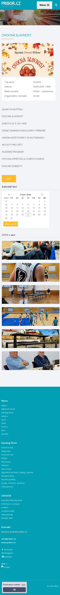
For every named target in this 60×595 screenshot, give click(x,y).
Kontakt (4, 434)
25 (17, 214)
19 (22, 211)
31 (6, 201)
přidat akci (10, 223)
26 (22, 214)
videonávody (7, 514)
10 (12, 208)
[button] (44, 5)
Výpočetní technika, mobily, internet (17, 472)
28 (34, 214)
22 (39, 211)
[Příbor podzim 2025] (30, 338)
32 (6, 204)
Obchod (4, 465)
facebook (7, 549)
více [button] (23, 584)
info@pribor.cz (8, 539)
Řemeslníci (6, 462)
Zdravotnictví (7, 486)
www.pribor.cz (8, 542)
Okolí (3, 423)
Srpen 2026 (25, 194)
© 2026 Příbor (53, 586)
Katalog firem (7, 412)
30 (45, 214)
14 (34, 208)
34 (6, 211)
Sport (3, 419)
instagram (8, 553)
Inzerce (4, 426)
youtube (8, 556)
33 (6, 208)
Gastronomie (7, 447)
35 (6, 214)
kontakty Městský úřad (11, 500)
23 (45, 211)
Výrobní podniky (8, 479)
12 (22, 208)
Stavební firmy (7, 476)
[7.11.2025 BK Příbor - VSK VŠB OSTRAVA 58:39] (30, 316)
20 (28, 211)
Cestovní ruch (7, 454)
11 (17, 208)
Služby (4, 458)
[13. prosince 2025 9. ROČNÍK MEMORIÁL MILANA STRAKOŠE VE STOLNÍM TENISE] (30, 294)
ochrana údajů (7, 511)
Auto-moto (6, 469)
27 (28, 214)
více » (4, 563)
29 (39, 214)
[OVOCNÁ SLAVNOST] (27, 44)
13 (28, 208)
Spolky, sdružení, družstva (13, 483)
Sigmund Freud (8, 409)
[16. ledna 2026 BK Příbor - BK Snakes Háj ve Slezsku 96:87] (30, 272)
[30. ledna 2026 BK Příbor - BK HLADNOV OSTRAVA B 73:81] (30, 250)
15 (39, 208)
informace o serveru (10, 504)
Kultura (4, 416)
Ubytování (5, 451)
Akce (3, 430)
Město (4, 405)
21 (34, 211)
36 (6, 218)
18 (17, 211)
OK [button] (14, 590)
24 (12, 214)
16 (45, 208)
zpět (9, 178)
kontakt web (6, 518)
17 (12, 211)
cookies (4, 507)
